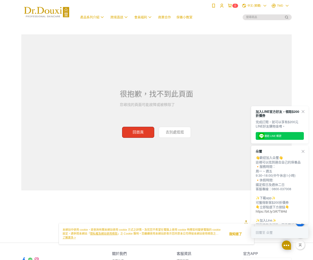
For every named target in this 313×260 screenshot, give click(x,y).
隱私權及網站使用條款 (104, 233)
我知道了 (235, 234)
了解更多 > (69, 237)
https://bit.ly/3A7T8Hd (271, 211)
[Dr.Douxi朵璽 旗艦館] (46, 12)
